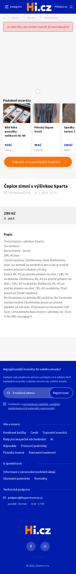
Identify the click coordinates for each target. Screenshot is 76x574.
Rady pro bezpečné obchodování (24, 439)
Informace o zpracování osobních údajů (29, 472)
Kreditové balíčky (14, 432)
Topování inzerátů (54, 432)
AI (51, 439)
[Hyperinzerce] (39, 7)
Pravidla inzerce (13, 452)
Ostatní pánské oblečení (55, 17)
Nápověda (9, 446)
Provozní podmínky (34, 446)
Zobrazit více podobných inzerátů (36, 162)
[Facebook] (31, 546)
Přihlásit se (61, 6)
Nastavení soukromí (42, 452)
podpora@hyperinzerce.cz (25, 498)
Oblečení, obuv (18, 17)
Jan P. (11, 218)
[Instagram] (45, 546)
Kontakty (40, 478)
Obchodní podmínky (16, 478)
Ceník (34, 432)
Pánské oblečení (35, 17)
